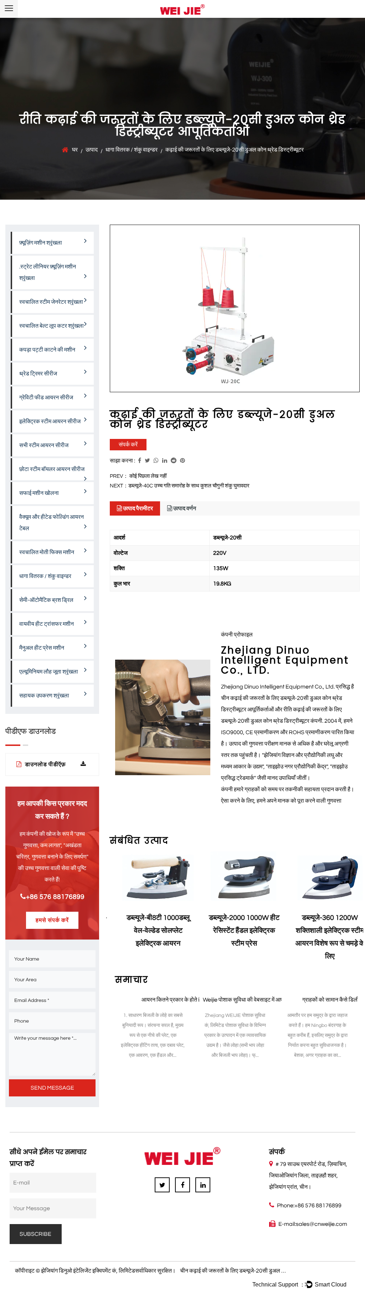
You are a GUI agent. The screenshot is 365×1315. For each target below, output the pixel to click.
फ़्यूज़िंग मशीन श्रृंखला (40, 243)
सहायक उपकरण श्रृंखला (44, 696)
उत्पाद (92, 150)
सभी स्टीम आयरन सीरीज (43, 445)
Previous (115, 911)
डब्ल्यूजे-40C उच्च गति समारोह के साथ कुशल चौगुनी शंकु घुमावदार (189, 485)
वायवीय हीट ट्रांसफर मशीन (46, 624)
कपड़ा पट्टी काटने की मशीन (47, 350)
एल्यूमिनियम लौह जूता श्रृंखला (48, 672)
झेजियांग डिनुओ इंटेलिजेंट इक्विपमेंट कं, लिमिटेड (88, 1271)
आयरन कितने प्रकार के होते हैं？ (174, 1000)
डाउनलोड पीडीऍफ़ (45, 764)
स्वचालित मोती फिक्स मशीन (46, 552)
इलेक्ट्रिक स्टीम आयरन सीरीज (50, 421)
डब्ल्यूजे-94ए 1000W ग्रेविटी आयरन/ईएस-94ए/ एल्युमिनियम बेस (321, 930)
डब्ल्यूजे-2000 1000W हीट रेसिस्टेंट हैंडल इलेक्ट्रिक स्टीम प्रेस (149, 930)
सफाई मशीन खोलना (39, 493)
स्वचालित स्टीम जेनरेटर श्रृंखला (51, 302)
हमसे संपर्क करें (52, 920)
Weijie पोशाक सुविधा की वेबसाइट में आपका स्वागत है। (257, 1000)
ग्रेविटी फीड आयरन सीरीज (46, 397)
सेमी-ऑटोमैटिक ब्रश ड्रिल (46, 600)
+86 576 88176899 (55, 896)
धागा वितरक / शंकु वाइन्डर (132, 150)
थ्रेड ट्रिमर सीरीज (38, 374)
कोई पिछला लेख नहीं (147, 476)
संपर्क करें (128, 444)
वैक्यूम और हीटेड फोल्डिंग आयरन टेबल (51, 522)
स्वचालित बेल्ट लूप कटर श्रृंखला (51, 326)
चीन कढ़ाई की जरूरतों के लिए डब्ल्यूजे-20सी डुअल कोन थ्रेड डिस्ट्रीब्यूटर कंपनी (260, 1271)
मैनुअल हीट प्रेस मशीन (41, 648)
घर (75, 150)
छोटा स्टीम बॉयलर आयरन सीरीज (51, 469)
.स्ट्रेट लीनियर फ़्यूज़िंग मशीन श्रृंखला (47, 272)
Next (354, 911)
